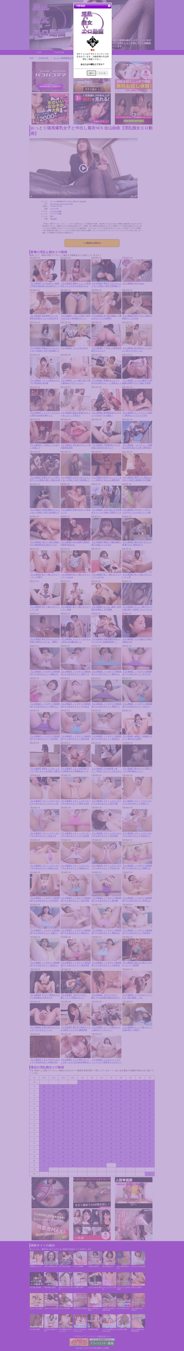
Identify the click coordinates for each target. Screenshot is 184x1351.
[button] (109, 5)
